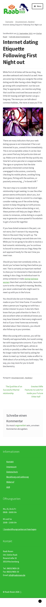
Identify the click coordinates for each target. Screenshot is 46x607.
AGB (8, 487)
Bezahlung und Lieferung (17, 477)
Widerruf (10, 482)
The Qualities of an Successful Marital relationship (12, 390)
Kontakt (10, 461)
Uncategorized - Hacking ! (25, 22)
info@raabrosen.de (17, 575)
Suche (23, 602)
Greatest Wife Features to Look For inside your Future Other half (34, 391)
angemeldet (20, 425)
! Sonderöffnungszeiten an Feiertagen (19, 529)
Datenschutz (12, 471)
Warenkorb (35, 600)
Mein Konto (7, 602)
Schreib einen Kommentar (19, 37)
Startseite (9, 22)
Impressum (11, 466)
